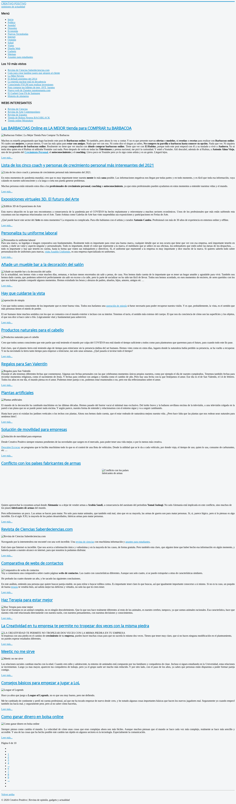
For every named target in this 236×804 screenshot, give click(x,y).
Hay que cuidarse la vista (23, 293)
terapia (14, 587)
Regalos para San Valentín (24, 363)
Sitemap (12, 54)
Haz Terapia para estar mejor (27, 599)
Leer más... (7, 157)
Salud (10, 42)
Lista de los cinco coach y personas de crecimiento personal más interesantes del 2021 (77, 165)
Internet (11, 37)
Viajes (11, 45)
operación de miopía (116, 305)
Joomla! (12, 25)
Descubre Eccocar (10, 447)
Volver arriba (7, 794)
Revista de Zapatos (17, 114)
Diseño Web (14, 48)
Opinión (12, 39)
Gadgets (12, 51)
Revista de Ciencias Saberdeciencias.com (37, 529)
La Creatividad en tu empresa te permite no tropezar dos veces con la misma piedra (75, 625)
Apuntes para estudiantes (20, 57)
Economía (13, 31)
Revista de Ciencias (18, 109)
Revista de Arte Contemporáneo (24, 112)
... (9, 765)
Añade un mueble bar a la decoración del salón (42, 264)
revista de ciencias (85, 541)
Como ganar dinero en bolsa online (32, 716)
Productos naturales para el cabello (32, 330)
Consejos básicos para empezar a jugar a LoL (40, 682)
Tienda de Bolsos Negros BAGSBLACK (29, 117)
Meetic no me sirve (18, 651)
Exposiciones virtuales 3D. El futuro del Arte (40, 199)
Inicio (10, 19)
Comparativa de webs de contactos (32, 563)
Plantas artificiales (17, 392)
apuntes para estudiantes (137, 541)
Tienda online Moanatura (20, 120)
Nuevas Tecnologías (18, 34)
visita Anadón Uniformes (57, 251)
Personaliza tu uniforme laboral (29, 232)
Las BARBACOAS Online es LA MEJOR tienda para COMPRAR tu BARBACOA (66, 128)
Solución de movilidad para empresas (34, 429)
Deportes (12, 28)
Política (11, 22)
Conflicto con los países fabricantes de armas (41, 463)
